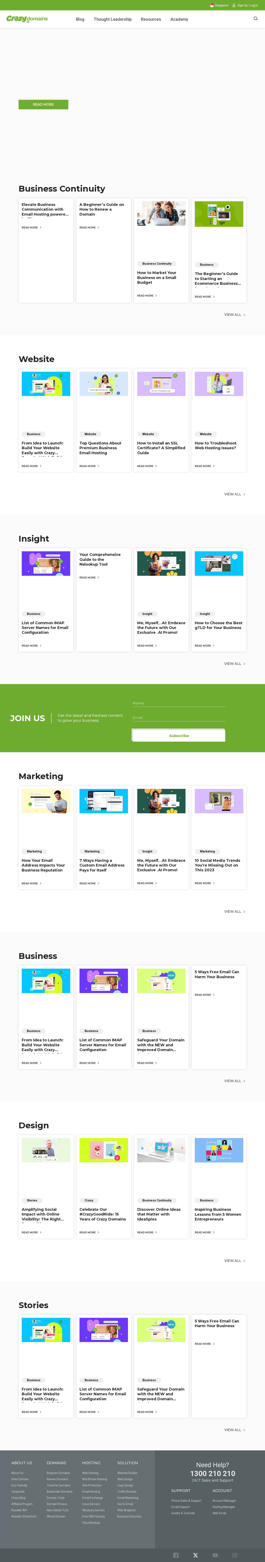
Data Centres (20, 1479)
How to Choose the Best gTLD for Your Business (218, 625)
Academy (179, 19)
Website (36, 359)
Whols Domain (56, 1516)
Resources (151, 19)
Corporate (18, 1491)
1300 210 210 (212, 1473)
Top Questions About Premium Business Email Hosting (100, 448)
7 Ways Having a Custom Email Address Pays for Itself (102, 865)
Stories (33, 1305)
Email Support (180, 1507)
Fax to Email (125, 1504)
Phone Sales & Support (186, 1500)
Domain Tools (56, 1497)
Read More (30, 227)
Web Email (219, 1513)
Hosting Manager (224, 1507)
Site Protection (92, 1485)
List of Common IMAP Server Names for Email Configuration (45, 628)
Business (38, 956)
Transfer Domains (58, 1485)
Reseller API (19, 1510)
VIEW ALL (232, 315)
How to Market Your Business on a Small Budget (156, 277)
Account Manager (224, 1500)
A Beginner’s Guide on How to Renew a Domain (102, 209)
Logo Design (125, 1485)
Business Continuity (62, 188)
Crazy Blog (18, 1497)
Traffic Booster (127, 1491)
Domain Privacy (57, 1504)
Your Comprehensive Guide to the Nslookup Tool (100, 559)
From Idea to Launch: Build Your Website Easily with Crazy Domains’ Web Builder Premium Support (44, 453)
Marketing (41, 776)
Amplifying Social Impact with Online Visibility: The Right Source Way (41, 1216)
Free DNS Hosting (93, 1516)
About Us (17, 1473)
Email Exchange (92, 1497)
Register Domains (58, 1473)
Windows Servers (93, 1510)
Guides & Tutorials (183, 1513)
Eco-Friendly (19, 1485)
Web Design (125, 1479)
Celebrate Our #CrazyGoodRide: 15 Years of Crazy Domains (103, 1214)
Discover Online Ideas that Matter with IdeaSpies (159, 1214)
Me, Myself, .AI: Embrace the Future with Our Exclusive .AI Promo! (161, 628)
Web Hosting (90, 1473)
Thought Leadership (113, 19)
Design (34, 1125)
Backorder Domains (59, 1491)
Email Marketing (128, 1497)
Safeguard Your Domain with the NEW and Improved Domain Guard (160, 1047)
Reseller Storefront (23, 1516)
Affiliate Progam (22, 1504)
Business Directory (129, 1516)
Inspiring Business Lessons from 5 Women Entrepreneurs (218, 1214)
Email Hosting (91, 1491)
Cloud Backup (91, 1522)
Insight (34, 539)
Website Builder (127, 1473)
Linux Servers (91, 1504)
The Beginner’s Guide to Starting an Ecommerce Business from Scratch (216, 281)
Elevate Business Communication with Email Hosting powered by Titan (45, 211)
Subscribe (179, 736)
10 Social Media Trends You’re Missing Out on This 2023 (217, 865)
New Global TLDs (58, 1510)
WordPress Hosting (94, 1479)
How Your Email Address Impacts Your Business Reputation (43, 865)
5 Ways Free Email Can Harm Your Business (217, 974)
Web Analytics (126, 1510)
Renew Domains (57, 1479)
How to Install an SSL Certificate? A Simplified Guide (161, 448)
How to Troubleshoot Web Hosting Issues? (215, 445)
